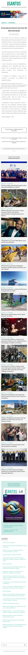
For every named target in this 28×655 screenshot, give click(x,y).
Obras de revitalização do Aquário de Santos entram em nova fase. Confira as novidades (13, 396)
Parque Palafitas (7, 591)
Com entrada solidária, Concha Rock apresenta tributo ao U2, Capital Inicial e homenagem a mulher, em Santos (13, 341)
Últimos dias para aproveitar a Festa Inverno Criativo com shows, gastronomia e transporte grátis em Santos (14, 577)
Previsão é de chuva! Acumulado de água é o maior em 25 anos (14, 138)
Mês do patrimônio (7, 563)
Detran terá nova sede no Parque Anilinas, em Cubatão (14, 142)
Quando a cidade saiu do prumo (11, 603)
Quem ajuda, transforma (9, 542)
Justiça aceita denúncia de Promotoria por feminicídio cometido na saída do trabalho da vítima (14, 559)
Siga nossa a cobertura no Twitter (14, 130)
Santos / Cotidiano (7, 183)
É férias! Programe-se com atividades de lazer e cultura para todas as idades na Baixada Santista (14, 626)
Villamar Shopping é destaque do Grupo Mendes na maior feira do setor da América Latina (13, 419)
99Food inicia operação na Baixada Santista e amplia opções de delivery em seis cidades (13, 267)
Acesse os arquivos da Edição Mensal (10, 530)
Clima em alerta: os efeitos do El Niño (12, 554)
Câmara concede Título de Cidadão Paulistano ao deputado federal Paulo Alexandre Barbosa (13, 471)
